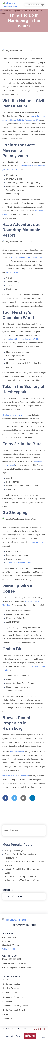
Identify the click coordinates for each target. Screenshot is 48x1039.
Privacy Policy (23, 1029)
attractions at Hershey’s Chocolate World (22, 339)
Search (41, 830)
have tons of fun (12, 272)
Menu (43, 1038)
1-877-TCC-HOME (12, 1036)
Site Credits (6, 1029)
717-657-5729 (15, 959)
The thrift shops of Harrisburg (19, 563)
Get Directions (8, 949)
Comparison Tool (9, 993)
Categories (7, 890)
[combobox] (24, 896)
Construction (8, 1001)
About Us (6, 980)
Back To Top (39, 1029)
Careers (5, 1014)
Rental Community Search (13, 1010)
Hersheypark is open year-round (14, 415)
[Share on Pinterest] (6, 806)
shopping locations (35, 542)
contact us (25, 776)
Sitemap (14, 1029)
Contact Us (7, 1019)
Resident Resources (11, 988)
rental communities (17, 751)
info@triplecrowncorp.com (19, 968)
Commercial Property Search (15, 1006)
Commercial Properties (12, 997)
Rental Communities (11, 984)
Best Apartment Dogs (14, 850)
